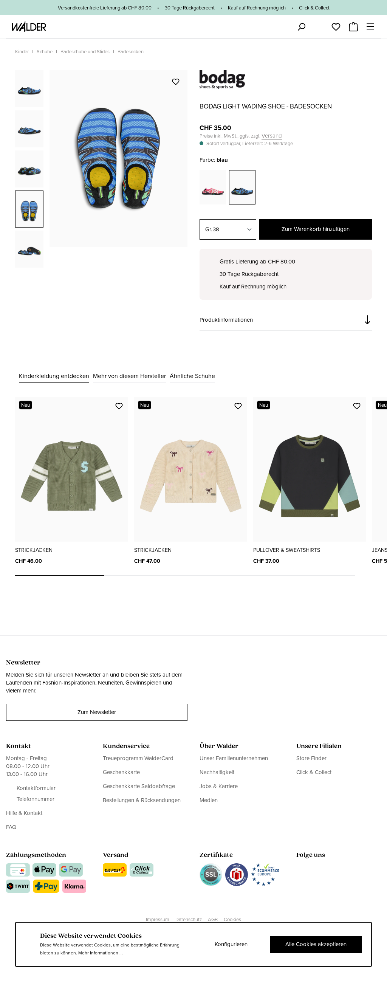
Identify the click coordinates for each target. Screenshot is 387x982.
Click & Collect (313, 772)
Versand (272, 136)
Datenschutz (188, 919)
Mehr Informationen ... (100, 952)
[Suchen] (301, 27)
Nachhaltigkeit (217, 772)
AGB (213, 919)
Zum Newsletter (96, 712)
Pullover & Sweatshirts (286, 550)
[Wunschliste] (336, 24)
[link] (222, 85)
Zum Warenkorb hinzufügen (316, 229)
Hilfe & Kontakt (24, 813)
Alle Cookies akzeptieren (316, 944)
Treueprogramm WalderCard (138, 758)
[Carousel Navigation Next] (363, 575)
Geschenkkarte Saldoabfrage (139, 786)
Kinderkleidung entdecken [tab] (54, 376)
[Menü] (370, 26)
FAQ (11, 827)
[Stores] (284, 27)
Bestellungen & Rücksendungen (142, 800)
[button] (286, 319)
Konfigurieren (231, 944)
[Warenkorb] (353, 24)
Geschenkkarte (121, 772)
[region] (101, 168)
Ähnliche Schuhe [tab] (192, 376)
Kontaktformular (36, 788)
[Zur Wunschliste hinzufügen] (176, 81)
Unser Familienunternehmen (234, 758)
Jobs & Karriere (219, 786)
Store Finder (311, 758)
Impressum (157, 919)
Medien (209, 800)
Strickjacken (34, 550)
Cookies (232, 919)
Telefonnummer (35, 799)
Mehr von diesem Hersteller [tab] (129, 376)
